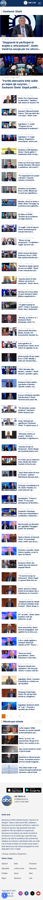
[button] (4, 895)
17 (19, 716)
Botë (16, 863)
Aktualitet (5, 868)
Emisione (32, 863)
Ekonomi (17, 878)
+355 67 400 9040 (21, 801)
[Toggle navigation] (39, 3)
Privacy (5, 854)
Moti (31, 873)
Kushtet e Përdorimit (18, 854)
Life (30, 878)
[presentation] (37, 722)
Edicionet (32, 868)
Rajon (4, 878)
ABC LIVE (32, 3)
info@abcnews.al (21, 799)
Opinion (5, 863)
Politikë (4, 873)
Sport (16, 873)
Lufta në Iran (19, 868)
